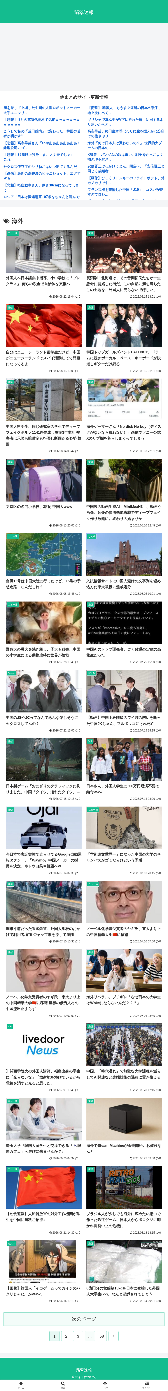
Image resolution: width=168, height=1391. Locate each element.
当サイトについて (84, 1377)
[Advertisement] (84, 57)
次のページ (84, 1319)
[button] (155, 890)
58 (102, 1336)
